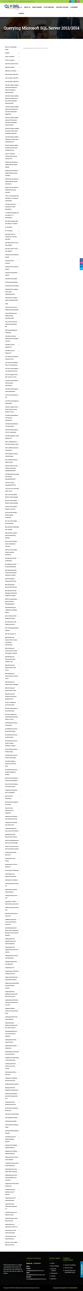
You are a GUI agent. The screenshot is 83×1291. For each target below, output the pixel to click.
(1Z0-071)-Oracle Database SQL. (11, 396)
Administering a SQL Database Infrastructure (10, 875)
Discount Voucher (62, 7)
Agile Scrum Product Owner (11, 63)
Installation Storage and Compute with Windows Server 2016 (10, 922)
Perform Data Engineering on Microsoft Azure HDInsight (11, 841)
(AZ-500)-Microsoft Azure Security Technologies (11, 730)
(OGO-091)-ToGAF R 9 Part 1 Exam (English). (11, 250)
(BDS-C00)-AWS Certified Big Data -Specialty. (12, 528)
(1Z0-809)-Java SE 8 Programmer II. (9, 346)
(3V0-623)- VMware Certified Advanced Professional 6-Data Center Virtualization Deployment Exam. (11, 121)
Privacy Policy (69, 1268)
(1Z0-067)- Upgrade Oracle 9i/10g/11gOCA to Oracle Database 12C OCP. (11, 409)
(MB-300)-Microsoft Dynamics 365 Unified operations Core (10, 659)
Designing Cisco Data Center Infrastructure (11, 1185)
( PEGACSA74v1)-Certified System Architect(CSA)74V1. (11, 299)
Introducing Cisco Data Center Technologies (10, 1231)
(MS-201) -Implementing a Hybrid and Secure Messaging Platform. (11, 601)
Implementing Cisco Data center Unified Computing (11, 1170)
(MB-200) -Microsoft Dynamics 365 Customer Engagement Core (10, 696)
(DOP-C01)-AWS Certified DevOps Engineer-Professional (11, 515)
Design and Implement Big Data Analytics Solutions (11, 978)
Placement (74, 7)
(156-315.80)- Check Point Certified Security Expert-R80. (11, 308)
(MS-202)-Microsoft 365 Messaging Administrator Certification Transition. (11, 593)
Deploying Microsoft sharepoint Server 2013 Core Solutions (11, 950)
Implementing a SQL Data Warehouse (11, 865)
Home (20, 7)
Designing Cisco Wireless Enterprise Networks (11, 1152)
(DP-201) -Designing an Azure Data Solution (10, 703)
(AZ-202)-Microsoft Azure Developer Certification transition (11, 772)
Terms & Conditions (70, 1265)
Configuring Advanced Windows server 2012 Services (10, 1066)
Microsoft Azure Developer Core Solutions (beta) (11, 785)
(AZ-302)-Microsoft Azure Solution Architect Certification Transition (11, 743)
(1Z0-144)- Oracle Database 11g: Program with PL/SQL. (11, 370)
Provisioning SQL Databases (11, 870)
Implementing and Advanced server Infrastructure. (12, 1053)
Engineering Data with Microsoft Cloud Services (11, 836)
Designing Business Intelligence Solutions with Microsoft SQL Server (11, 994)
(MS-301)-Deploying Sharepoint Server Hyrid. (10, 580)
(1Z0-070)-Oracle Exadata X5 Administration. (11, 402)
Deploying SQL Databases (11, 880)
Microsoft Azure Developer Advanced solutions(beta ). (11, 779)
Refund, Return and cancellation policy (70, 1271)
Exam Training (37, 7)
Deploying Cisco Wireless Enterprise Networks (11, 1146)
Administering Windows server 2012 (10, 1073)
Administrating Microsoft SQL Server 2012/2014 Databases (11, 1034)
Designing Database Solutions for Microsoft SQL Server (11, 1011)
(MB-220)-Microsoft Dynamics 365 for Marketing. (11, 683)
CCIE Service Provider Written (11, 1114)
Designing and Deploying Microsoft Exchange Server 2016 (11, 1096)
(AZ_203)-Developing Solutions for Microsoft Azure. (10, 764)
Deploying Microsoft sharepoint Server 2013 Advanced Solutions (10, 941)
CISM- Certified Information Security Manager (11, 455)
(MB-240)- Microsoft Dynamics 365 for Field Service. (10, 668)
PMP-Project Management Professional (11, 331)
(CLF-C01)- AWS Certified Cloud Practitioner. (11, 522)
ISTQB (6, 303)
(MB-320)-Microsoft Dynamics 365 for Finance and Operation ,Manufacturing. (11, 641)
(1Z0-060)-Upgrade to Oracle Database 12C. (12, 437)
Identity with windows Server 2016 (11, 909)
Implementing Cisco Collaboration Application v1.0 (11, 1206)
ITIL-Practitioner (8, 227)
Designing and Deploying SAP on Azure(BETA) (11, 791)
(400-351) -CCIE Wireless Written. (11, 48)
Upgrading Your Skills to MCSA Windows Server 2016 (11, 903)
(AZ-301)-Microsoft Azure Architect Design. (11, 750)
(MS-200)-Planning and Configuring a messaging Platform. (11, 610)
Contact (21, 13)
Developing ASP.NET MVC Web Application (11, 963)
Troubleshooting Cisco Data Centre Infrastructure (11, 1164)
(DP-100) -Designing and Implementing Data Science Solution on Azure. (11, 717)
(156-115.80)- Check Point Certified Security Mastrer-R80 (11, 324)
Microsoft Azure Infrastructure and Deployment (9, 810)
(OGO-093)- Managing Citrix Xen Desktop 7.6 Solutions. (11, 222)
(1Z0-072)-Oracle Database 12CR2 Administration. (11, 390)
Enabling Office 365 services (11, 1084)
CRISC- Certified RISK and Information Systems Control (11, 443)
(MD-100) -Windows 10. (10, 634)
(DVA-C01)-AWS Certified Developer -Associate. (11, 508)
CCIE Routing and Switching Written (11, 1126)
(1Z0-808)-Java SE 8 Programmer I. (9, 352)
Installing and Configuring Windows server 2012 (11, 1079)
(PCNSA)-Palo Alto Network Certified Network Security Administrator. (11, 181)
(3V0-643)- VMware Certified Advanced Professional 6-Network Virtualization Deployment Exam (11, 88)
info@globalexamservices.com (26, 1)
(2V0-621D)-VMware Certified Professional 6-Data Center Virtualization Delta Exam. (12, 131)
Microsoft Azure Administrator (9, 797)
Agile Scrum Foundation (10, 70)
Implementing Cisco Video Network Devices (11, 1219)
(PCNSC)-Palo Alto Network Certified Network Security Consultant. (11, 173)
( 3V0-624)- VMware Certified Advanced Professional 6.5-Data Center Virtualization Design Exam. (11, 110)
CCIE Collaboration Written (11, 1117)
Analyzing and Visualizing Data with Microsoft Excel (11, 818)
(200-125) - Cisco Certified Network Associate (11, 1243)
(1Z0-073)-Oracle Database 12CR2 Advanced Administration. (11, 383)
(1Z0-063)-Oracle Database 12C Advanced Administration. (11, 418)
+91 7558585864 (10, 1)
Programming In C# (9, 967)
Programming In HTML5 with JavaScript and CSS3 (11, 972)
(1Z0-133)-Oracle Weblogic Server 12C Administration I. (11, 364)
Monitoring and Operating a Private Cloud (11, 1109)
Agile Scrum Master (9, 67)
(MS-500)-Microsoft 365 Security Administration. (10, 565)
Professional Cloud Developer (9, 262)
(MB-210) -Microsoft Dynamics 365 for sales (10, 689)
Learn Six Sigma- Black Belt (11, 74)
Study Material (49, 7)
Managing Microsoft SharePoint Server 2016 (10, 1103)
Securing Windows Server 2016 (11, 897)
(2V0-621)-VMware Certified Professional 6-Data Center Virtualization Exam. (11, 148)
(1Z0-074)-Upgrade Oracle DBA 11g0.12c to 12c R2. (11, 376)
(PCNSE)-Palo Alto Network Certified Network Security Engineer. (11, 165)
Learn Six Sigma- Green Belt (11, 78)
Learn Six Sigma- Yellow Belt (11, 81)
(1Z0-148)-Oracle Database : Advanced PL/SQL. (11, 358)
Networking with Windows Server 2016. (11, 915)
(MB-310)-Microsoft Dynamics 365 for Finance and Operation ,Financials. (11, 651)
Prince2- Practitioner (9, 56)
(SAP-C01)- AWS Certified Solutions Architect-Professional (11, 552)
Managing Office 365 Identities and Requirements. (11, 1089)
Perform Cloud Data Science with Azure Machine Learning (12, 847)
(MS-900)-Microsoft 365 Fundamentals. (10, 559)
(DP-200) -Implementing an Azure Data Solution (11, 709)
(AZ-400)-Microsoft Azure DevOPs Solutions (11, 736)
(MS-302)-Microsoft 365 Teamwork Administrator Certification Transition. (11, 573)
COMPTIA (7, 53)
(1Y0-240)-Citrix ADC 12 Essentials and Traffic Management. (10, 207)
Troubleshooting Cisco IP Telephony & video (11, 1213)
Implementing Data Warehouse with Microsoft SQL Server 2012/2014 (11, 1025)
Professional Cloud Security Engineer (11, 268)
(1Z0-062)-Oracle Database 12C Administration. (11, 425)
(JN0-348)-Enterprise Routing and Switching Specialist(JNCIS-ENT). (12, 477)
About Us (27, 7)
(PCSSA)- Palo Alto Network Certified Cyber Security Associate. (11, 190)
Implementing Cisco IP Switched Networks (10, 1199)
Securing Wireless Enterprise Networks (11, 1132)
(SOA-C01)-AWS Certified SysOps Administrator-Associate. (11, 544)
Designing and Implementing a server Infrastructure (12, 1059)
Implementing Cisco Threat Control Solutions (11, 1158)
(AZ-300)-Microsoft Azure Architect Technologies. (11, 756)
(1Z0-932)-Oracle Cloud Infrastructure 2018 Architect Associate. (11, 339)
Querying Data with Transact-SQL (11, 885)
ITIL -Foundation (9, 230)
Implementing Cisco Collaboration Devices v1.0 (11, 1225)
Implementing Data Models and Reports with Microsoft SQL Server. (11, 1002)
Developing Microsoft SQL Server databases (11, 1018)
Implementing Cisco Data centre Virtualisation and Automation (11, 1178)
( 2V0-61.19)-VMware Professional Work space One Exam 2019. (11, 156)
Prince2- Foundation (9, 60)
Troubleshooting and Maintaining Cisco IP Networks (10, 1192)
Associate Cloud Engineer (11, 278)
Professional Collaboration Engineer (11, 274)
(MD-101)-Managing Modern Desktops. (11, 629)
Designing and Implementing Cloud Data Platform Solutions (12, 986)
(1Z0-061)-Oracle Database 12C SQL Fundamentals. (11, 431)
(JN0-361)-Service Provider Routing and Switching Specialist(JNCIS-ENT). (11, 468)
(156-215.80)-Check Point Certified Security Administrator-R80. (11, 316)
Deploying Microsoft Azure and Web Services (11, 957)
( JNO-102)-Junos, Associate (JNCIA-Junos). (12, 490)
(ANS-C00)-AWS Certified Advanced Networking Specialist (11, 535)
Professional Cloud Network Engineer (11, 256)
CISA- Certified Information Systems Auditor (11, 461)
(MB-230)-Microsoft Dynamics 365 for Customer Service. (11, 676)
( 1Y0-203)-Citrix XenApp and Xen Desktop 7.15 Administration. (11, 215)
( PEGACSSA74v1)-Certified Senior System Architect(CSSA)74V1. (11, 292)
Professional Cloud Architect (11, 285)
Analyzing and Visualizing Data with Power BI (11, 824)
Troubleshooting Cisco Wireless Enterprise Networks (10, 1139)
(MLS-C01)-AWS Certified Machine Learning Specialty (11, 496)
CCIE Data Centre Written (10, 1121)
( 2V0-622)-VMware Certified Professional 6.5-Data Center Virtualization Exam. (11, 139)
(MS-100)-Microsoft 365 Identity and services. (10, 623)
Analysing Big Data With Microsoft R (10, 853)
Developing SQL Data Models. (10, 859)
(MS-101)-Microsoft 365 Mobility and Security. (10, 617)
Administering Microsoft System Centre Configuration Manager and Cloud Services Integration (11, 931)
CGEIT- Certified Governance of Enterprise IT (11, 449)
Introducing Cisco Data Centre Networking (10, 1237)
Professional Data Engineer (11, 282)
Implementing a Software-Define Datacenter (11, 891)
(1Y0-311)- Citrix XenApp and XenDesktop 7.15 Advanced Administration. (11, 198)
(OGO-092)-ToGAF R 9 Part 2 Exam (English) (11, 244)
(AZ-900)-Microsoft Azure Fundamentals (11, 724)
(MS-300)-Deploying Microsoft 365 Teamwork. (11, 586)
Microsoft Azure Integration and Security (11, 803)
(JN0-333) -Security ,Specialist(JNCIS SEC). (10, 484)
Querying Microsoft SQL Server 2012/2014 (10, 1041)
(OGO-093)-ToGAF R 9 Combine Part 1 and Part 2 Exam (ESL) (11, 237)
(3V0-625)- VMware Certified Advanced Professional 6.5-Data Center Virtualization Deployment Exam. (11, 99)
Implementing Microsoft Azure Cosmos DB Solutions (11, 830)
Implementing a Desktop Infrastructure (11, 1047)
